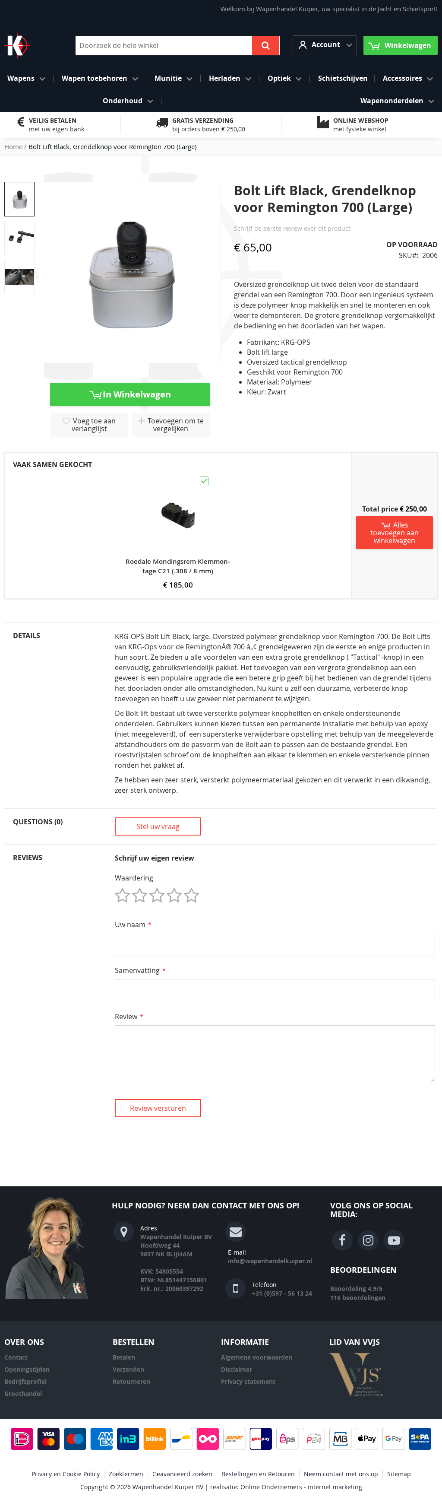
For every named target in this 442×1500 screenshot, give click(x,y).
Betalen (124, 1357)
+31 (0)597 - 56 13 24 (282, 1293)
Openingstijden (27, 1369)
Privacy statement (248, 1381)
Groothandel (23, 1393)
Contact (16, 1357)
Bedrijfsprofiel (25, 1381)
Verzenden (128, 1369)
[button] (324, 45)
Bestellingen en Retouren (258, 1474)
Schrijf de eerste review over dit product (292, 228)
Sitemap (399, 1474)
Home (13, 146)
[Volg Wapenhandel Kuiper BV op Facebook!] (342, 1240)
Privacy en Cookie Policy (66, 1474)
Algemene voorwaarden (256, 1357)
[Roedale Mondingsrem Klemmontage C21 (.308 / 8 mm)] (178, 479)
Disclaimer (236, 1369)
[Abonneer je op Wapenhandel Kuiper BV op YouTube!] (394, 1240)
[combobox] (178, 45)
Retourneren (131, 1381)
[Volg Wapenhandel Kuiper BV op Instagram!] (368, 1240)
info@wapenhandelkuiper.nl (270, 1261)
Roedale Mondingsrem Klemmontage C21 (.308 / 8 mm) (178, 566)
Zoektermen (126, 1474)
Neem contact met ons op (341, 1474)
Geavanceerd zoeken (182, 1474)
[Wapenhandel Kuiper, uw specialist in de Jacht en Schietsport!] (30, 45)
